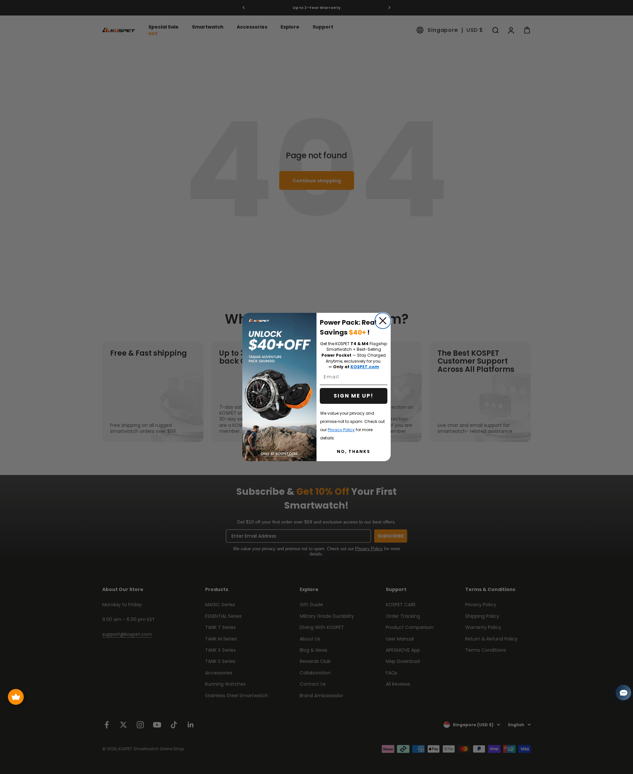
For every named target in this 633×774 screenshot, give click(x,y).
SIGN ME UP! (354, 396)
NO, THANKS (353, 451)
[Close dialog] (383, 321)
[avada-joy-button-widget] (16, 697)
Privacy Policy (341, 429)
